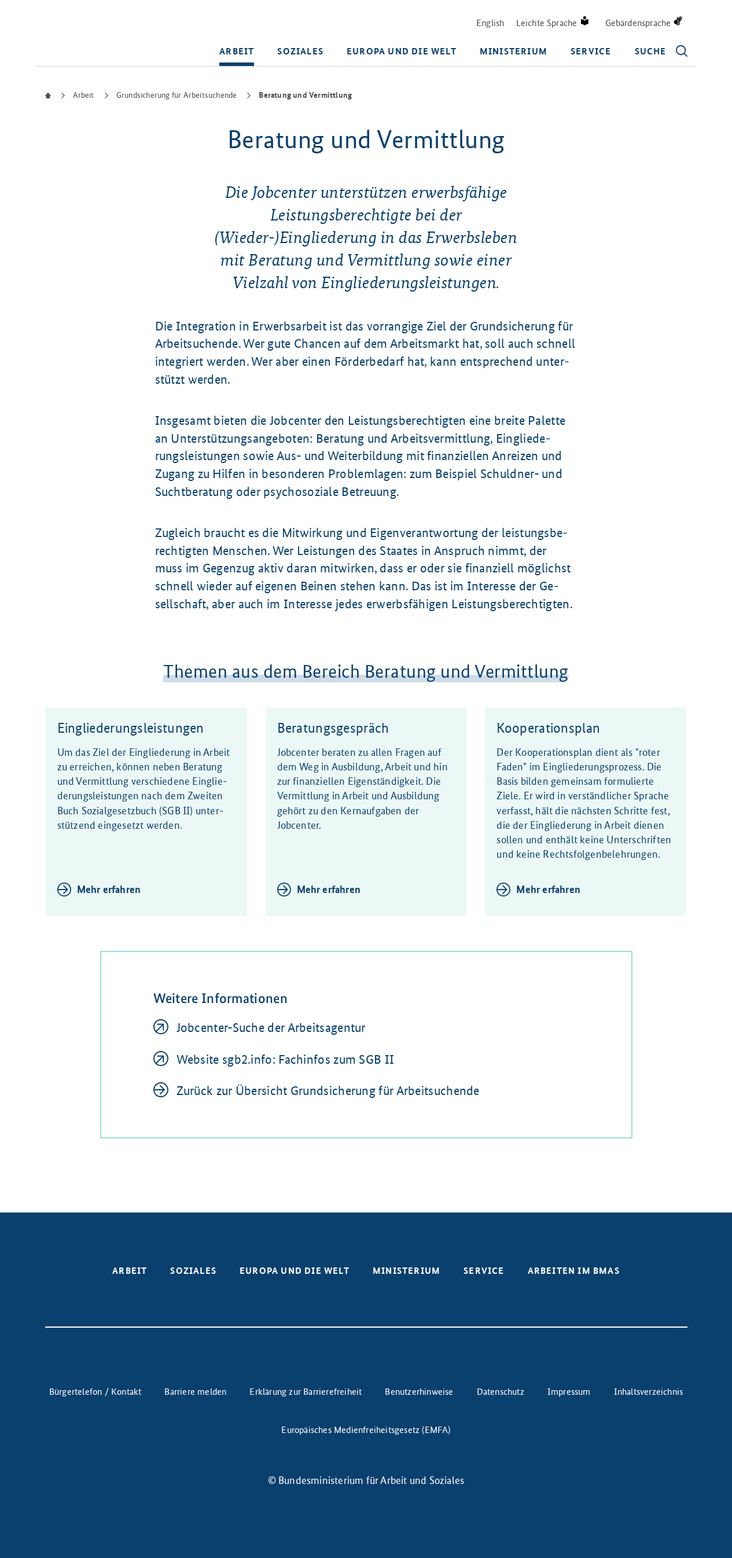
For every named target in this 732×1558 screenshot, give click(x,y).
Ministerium (513, 51)
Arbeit (236, 51)
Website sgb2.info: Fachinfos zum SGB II (285, 1059)
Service (591, 51)
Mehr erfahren (109, 889)
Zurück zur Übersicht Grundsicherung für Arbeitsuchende (328, 1090)
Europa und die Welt (402, 51)
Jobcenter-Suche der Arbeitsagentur (271, 1027)
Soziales (300, 51)
